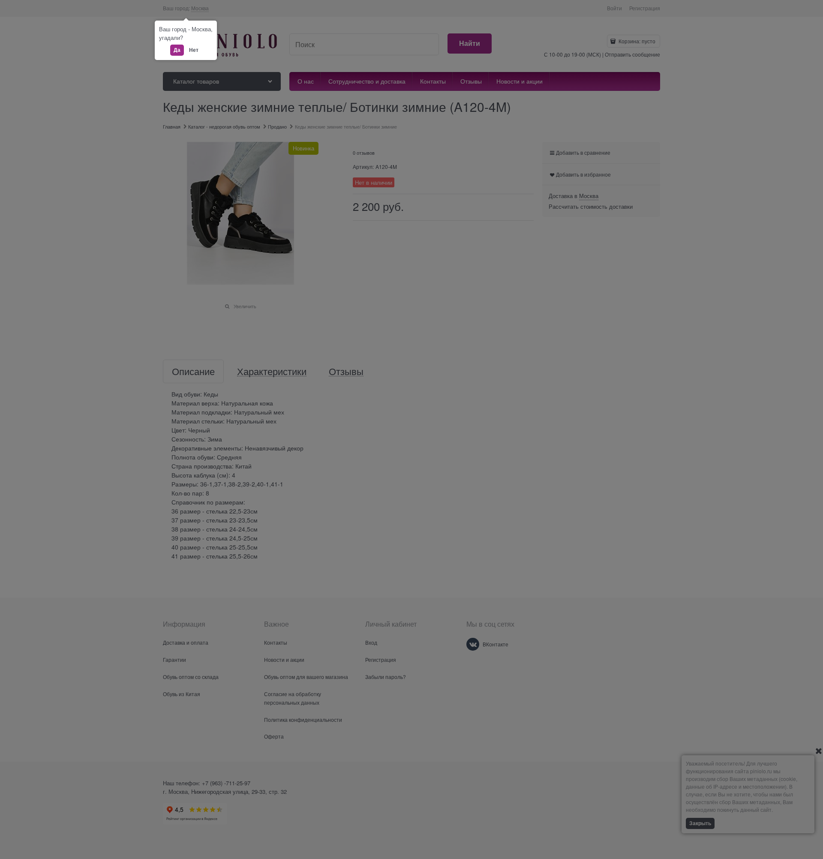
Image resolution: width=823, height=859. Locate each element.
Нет (193, 50)
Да (177, 50)
